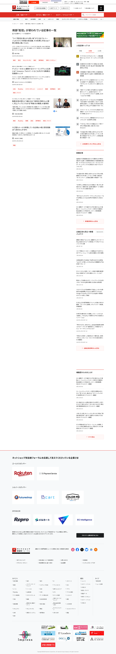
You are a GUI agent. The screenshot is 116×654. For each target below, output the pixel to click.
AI (44, 19)
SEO (68, 585)
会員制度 (29, 592)
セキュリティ (16, 608)
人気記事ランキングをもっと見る (91, 144)
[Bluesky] (86, 549)
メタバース (50, 19)
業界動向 (42, 612)
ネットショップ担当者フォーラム (20, 8)
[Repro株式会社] (21, 519)
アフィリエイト (94, 19)
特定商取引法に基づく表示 (45, 563)
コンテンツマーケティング (68, 19)
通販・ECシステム (31, 612)
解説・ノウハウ (84, 590)
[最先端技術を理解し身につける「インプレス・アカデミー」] (97, 640)
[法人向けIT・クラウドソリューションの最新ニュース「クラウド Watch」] (48, 634)
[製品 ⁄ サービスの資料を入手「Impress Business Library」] (48, 640)
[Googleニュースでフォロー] (91, 549)
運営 (68, 599)
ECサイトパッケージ (57, 608)
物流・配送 (42, 604)
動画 (28, 599)
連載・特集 (16, 19)
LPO (54, 592)
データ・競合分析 (44, 595)
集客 (57, 19)
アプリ (68, 589)
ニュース (83, 581)
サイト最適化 (16, 595)
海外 (26, 19)
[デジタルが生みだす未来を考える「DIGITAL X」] (64, 640)
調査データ (84, 593)
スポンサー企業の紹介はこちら (90, 535)
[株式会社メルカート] (42, 519)
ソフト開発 (70, 1)
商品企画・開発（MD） (57, 603)
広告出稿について (89, 8)
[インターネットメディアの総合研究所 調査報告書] (97, 628)
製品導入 (56, 2)
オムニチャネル (30, 608)
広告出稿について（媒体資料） (46, 560)
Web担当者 (45, 2)
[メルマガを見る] (72, 549)
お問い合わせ (64, 560)
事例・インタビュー (86, 596)
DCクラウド (80, 1)
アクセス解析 (70, 592)
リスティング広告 (82, 19)
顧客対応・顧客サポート (31, 603)
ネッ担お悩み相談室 (40, 8)
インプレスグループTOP (89, 563)
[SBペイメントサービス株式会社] (48, 473)
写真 (14, 599)
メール (14, 589)
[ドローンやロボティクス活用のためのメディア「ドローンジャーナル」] (80, 640)
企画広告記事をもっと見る (91, 348)
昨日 (80, 51)
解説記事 (98, 581)
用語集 (21, 23)
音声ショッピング (57, 589)
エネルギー (66, 3)
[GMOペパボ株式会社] (73, 497)
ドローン (72, 3)
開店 (41, 608)
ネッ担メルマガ (64, 8)
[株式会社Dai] (48, 497)
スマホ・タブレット (31, 595)
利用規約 (85, 560)
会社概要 (63, 563)
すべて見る (91, 437)
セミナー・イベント (85, 584)
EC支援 (81, 3)
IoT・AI (75, 1)
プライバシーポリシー (22, 563)
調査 (68, 612)
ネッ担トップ (15, 23)
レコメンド (69, 595)
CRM (41, 592)
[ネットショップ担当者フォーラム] (21, 552)
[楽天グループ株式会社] (23, 473)
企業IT (65, 1)
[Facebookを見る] (77, 549)
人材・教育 (69, 604)
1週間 (90, 51)
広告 (41, 589)
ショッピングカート (71, 608)
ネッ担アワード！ (53, 8)
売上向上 (15, 592)
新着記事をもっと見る (91, 221)
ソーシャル (29, 589)
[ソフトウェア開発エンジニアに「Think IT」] (64, 628)
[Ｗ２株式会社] (63, 519)
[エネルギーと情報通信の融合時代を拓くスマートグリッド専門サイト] (80, 634)
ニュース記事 (99, 584)
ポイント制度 (56, 595)
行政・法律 (55, 612)
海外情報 (33, 19)
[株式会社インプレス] (25, 636)
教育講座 (77, 3)
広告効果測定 (43, 599)
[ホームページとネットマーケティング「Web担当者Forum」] (80, 628)
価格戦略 (15, 604)
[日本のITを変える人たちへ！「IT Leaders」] (64, 634)
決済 (14, 612)
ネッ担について (78, 8)
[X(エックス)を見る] (82, 549)
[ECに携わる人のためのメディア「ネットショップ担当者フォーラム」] (97, 634)
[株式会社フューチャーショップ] (23, 497)
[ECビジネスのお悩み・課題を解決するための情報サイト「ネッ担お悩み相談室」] (48, 645)
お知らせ (83, 587)
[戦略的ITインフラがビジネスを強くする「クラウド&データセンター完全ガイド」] (48, 628)
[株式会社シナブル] (84, 519)
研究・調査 (86, 1)
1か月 (99, 51)
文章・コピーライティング (57, 599)
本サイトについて (21, 560)
